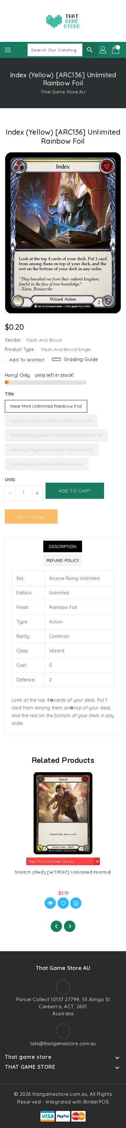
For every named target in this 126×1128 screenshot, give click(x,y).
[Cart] (116, 49)
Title (9, 394)
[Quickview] (50, 903)
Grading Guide (81, 359)
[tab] (62, 546)
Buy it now (31, 517)
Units (10, 479)
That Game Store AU (63, 92)
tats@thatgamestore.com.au (63, 1043)
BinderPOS (96, 1102)
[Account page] (103, 49)
